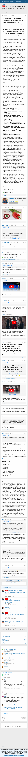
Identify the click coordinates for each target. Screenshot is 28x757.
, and (11, 274)
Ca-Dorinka (6, 674)
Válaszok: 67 (12, 15)
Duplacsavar (6, 662)
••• (25, 677)
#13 (25, 407)
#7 (25, 278)
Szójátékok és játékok (8, 656)
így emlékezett (5, 458)
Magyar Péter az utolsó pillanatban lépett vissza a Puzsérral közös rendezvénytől (15, 600)
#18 (25, 519)
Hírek (9, 594)
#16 (25, 454)
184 (25, 635)
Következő (16, 580)
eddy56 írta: (5, 280)
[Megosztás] (26, 15)
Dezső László (5, 225)
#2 (25, 207)
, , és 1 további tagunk (11, 259)
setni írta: (4, 362)
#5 (25, 252)
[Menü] (2, 1)
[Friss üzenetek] (22, 1)
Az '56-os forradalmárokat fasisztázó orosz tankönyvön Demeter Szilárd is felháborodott (14, 614)
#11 (25, 360)
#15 (25, 433)
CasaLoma (4, 381)
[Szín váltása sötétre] (25, 1)
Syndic (5, 679)
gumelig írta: (5, 302)
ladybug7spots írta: (6, 265)
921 (25, 640)
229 (25, 636)
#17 (25, 480)
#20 (25, 565)
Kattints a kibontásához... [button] (14, 238)
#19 (25, 545)
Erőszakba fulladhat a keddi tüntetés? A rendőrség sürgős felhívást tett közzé (15, 592)
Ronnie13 (6, 691)
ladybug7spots (5, 242)
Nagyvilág (4, 642)
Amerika (4, 635)
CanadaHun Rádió (6, 636)
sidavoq (4, 252)
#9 (25, 314)
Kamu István (5, 480)
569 (25, 642)
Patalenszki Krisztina (8, 704)
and (8, 221)
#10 (25, 342)
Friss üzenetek (5, 647)
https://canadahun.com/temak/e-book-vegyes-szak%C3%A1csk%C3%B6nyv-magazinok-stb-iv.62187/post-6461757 (14, 707)
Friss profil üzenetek (7, 672)
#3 (25, 225)
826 (25, 639)
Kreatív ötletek (7, 651)
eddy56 (4, 300)
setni (3, 207)
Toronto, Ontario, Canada (21, 200)
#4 (25, 242)
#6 (25, 263)
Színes (3, 643)
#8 (25, 300)
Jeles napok (11, 608)
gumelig (4, 278)
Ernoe (3, 314)
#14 (25, 416)
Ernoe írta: (5, 384)
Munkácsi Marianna (16, 704)
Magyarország (6, 11)
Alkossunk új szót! (8, 657)
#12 (25, 381)
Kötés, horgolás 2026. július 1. (11, 649)
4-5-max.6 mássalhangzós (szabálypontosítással (15, 653)
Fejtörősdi (6, 666)
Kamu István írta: (6, 521)
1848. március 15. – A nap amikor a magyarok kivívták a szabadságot (14, 622)
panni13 (5, 696)
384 (25, 643)
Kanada (3, 639)
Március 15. (8, 607)
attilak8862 (23, 720)
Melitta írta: (5, 227)
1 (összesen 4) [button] (9, 580)
